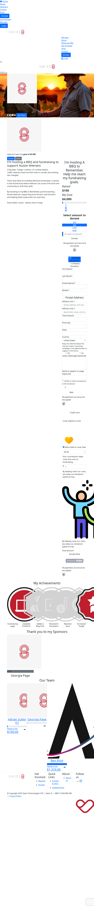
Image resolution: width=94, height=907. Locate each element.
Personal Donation (74, 259)
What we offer (67, 43)
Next (71, 392)
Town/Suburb (68, 315)
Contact (3, 9)
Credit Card (75, 412)
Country (65, 337)
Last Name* (67, 276)
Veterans (4, 7)
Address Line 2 (68, 308)
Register (42, 781)
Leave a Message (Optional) (74, 356)
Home (5, 1)
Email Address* (68, 283)
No (82, 353)
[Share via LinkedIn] (15, 115)
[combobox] (74, 340)
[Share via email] (12, 115)
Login (3, 26)
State (64, 330)
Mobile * (66, 290)
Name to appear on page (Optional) (73, 372)
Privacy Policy (15, 796)
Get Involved (5, 19)
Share (18, 158)
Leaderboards (58, 787)
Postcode (66, 322)
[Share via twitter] (10, 115)
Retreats (3, 22)
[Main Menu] (1, 61)
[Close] (6, 72)
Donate (4, 16)
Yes (68, 353)
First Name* (67, 269)
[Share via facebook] (7, 115)
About (2, 4)
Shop (2, 12)
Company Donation (75, 264)
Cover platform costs (72, 421)
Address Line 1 (68, 301)
